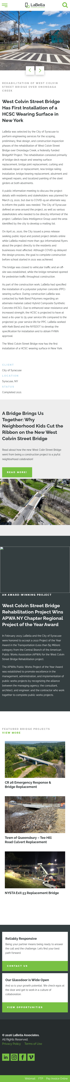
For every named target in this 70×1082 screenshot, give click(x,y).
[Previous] (29, 70)
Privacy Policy (11, 1043)
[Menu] (5, 5)
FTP (40, 1078)
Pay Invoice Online (57, 1078)
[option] (35, 41)
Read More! (17, 472)
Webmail (30, 1078)
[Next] (41, 70)
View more (11, 732)
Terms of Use (33, 1043)
